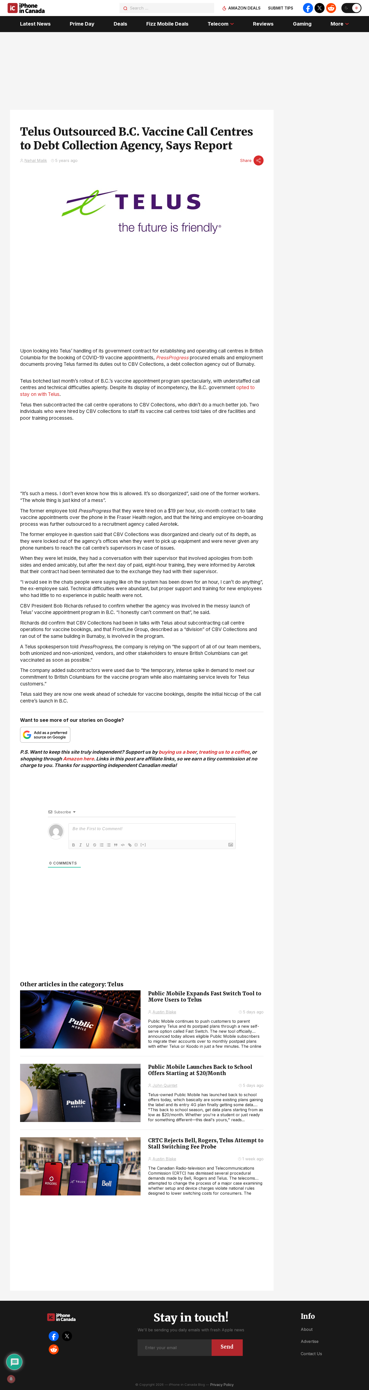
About (307, 1329)
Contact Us (311, 1353)
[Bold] (73, 845)
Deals (120, 24)
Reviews (263, 24)
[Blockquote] (115, 845)
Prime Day (82, 24)
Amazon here (78, 759)
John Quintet (164, 1085)
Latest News (35, 24)
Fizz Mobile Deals (167, 24)
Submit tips (280, 8)
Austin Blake (164, 1011)
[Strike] (94, 845)
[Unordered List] (108, 845)
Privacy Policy (222, 1384)
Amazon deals (244, 8)
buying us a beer (178, 752)
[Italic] (80, 845)
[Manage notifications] (11, 1379)
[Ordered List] (101, 845)
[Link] (129, 845)
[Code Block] (122, 845)
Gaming (302, 24)
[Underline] (87, 845)
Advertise (310, 1341)
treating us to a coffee (224, 752)
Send (227, 1347)
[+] (143, 844)
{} (136, 844)
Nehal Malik (35, 160)
